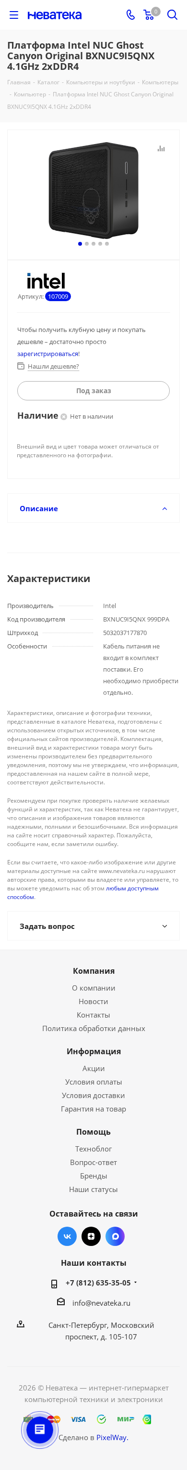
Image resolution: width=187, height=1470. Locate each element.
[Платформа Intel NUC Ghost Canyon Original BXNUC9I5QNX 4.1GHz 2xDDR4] (93, 190)
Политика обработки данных (93, 1028)
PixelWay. (112, 1437)
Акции (93, 1068)
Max (115, 1236)
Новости (93, 1001)
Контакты (93, 1015)
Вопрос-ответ (93, 1162)
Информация (94, 1051)
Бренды (93, 1175)
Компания (94, 971)
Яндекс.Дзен (91, 1236)
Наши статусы (93, 1189)
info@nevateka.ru (101, 1303)
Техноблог (93, 1148)
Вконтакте (67, 1236)
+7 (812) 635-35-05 (98, 1282)
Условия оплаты (93, 1081)
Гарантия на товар (93, 1108)
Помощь (93, 1131)
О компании (94, 988)
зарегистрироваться (47, 353)
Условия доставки (93, 1095)
